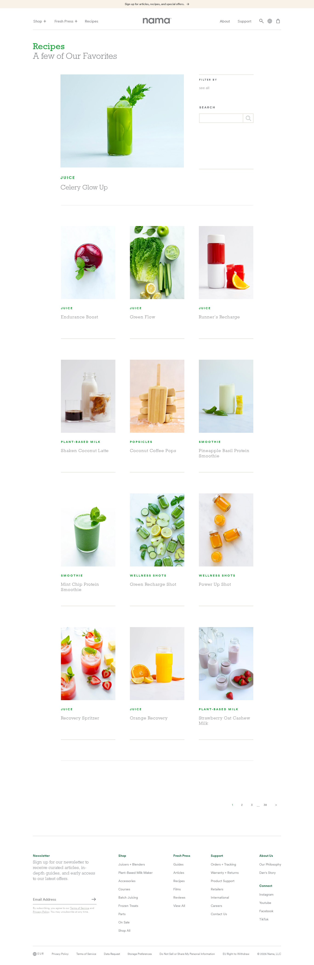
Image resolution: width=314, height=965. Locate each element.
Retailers (217, 889)
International (220, 897)
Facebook (266, 911)
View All (179, 906)
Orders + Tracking (223, 864)
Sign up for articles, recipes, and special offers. (154, 4)
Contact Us (219, 914)
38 (265, 805)
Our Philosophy (270, 864)
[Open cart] (278, 21)
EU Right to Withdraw (236, 954)
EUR (40, 953)
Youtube (265, 903)
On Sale (124, 922)
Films (177, 889)
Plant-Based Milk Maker (135, 872)
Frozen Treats (128, 906)
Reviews (179, 897)
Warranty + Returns (225, 872)
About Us (266, 855)
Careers (216, 906)
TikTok (263, 919)
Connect (265, 886)
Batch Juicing (128, 897)
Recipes (91, 21)
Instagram (266, 894)
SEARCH (207, 107)
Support (244, 21)
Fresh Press (63, 21)
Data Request (112, 954)
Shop (37, 21)
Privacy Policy (41, 911)
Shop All (124, 930)
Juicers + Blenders (131, 864)
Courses (124, 889)
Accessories (126, 881)
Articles (178, 872)
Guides (178, 864)
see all (204, 88)
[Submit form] (94, 900)
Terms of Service (79, 908)
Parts (122, 914)
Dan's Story (267, 872)
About (225, 21)
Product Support (222, 881)
